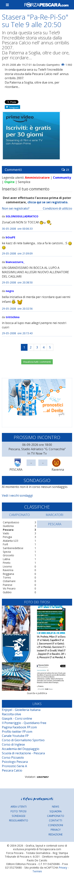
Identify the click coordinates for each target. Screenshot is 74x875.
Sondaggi (18, 816)
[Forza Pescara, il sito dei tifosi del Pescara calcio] (46, 5)
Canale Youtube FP (15, 736)
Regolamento (18, 820)
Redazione (56, 834)
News (55, 806)
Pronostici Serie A (14, 766)
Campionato (55, 816)
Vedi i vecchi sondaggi (17, 495)
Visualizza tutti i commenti (37, 361)
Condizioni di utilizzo (57, 208)
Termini (37, 871)
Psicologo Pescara (15, 762)
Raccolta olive (11, 714)
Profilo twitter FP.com (17, 731)
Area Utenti (19, 806)
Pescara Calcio (12, 770)
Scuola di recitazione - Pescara (23, 753)
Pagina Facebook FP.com (19, 727)
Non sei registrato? (15, 208)
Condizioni (55, 825)
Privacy (56, 829)
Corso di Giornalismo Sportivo (23, 740)
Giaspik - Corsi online (17, 718)
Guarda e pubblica (37, 693)
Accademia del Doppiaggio (20, 749)
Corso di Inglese (13, 744)
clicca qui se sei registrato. (48, 202)
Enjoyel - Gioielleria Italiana (21, 710)
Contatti (55, 820)
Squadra (56, 811)
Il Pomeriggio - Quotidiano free (24, 723)
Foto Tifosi (18, 811)
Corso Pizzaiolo (13, 757)
